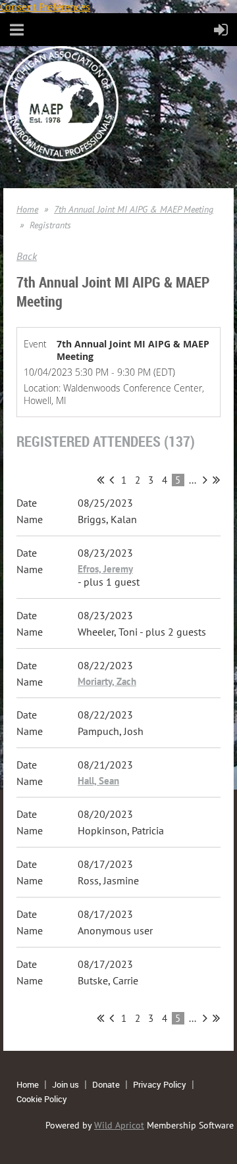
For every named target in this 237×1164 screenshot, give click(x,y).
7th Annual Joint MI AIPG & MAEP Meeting (133, 209)
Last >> (216, 479)
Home (27, 209)
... (192, 480)
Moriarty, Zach (107, 681)
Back (26, 256)
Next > (205, 479)
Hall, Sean (98, 780)
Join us (65, 1084)
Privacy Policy (159, 1084)
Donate (106, 1084)
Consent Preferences (45, 6)
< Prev (112, 479)
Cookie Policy (41, 1099)
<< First (100, 479)
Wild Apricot (119, 1125)
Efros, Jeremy (105, 569)
